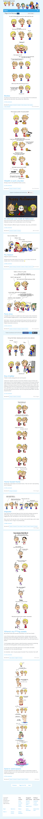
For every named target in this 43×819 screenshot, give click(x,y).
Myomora (13, 809)
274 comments (8, 393)
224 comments (8, 654)
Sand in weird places (12, 769)
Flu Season (8, 255)
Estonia (32, 526)
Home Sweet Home (12, 482)
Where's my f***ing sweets (15, 631)
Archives (20, 803)
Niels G (4, 811)
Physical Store (28, 803)
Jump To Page (30, 13)
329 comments (8, 185)
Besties (7, 96)
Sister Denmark (7, 106)
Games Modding (20, 812)
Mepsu (19, 809)
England (16, 657)
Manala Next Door (36, 809)
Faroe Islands (20, 526)
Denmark (15, 104)
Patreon (31, 192)
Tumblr (35, 332)
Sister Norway (24, 104)
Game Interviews (28, 809)
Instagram (35, 804)
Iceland (10, 266)
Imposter (7, 511)
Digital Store (29, 806)
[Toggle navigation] (37, 11)
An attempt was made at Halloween (19, 218)
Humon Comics (12, 812)
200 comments (8, 488)
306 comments (8, 227)
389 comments (8, 263)
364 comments (8, 102)
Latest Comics (20, 805)
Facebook (26, 332)
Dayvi (4, 809)
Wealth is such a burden (14, 181)
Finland (26, 266)
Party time (8, 314)
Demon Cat (31, 266)
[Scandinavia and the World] (9, 2)
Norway (10, 104)
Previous (14, 785)
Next (29, 785)
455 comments (8, 325)
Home (19, 801)
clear (18, 13)
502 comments (8, 776)
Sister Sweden (30, 104)
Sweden (19, 104)
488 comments (8, 523)
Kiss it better (9, 376)
